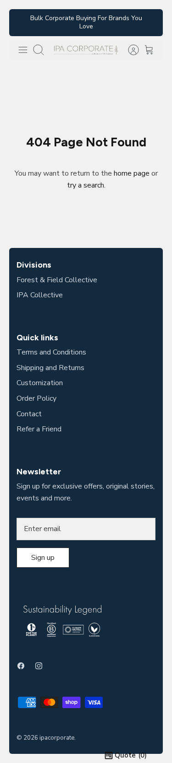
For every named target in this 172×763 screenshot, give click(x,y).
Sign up (43, 558)
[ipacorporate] (86, 49)
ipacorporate (56, 738)
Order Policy (36, 398)
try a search (85, 185)
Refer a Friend (39, 429)
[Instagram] (39, 666)
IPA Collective (40, 295)
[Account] (129, 50)
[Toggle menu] (23, 50)
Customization (40, 383)
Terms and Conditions (51, 352)
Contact (29, 414)
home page (132, 173)
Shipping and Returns (50, 368)
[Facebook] (21, 666)
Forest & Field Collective (57, 280)
